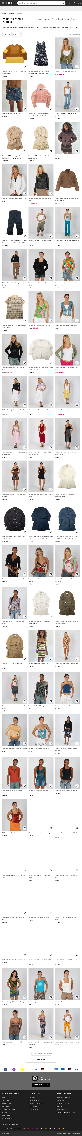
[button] (24, 1128)
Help (3, 1097)
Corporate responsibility (36, 1103)
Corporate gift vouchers (63, 1103)
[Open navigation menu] (3, 3)
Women (11, 13)
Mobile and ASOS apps (63, 1097)
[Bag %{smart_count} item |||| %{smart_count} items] (79, 3)
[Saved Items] (74, 3)
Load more (41, 1060)
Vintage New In (43, 19)
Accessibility (76, 1133)
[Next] (77, 19)
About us (32, 1097)
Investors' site (33, 1106)
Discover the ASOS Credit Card (65, 1112)
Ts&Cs (69, 1133)
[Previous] (35, 19)
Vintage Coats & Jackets (60, 19)
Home (4, 13)
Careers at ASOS (34, 1100)
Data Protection (6, 1115)
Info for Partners (61, 1109)
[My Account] (69, 3)
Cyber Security (34, 1109)
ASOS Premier (6, 1106)
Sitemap (4, 1112)
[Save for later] (24, 66)
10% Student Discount (8, 1109)
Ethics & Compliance (8, 1118)
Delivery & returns (7, 1103)
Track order (5, 1100)
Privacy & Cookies (61, 1133)
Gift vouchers (60, 1100)
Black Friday (60, 1106)
